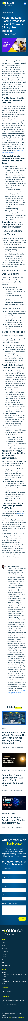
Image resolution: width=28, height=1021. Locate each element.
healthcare (20, 513)
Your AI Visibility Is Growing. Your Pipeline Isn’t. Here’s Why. (13, 820)
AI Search (4, 728)
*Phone (4, 895)
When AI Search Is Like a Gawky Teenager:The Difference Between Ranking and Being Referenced (14, 737)
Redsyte (21, 1017)
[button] (25, 4)
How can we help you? (10, 903)
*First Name (6, 869)
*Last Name (6, 877)
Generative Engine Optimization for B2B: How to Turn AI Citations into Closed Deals (13, 780)
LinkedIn (9, 694)
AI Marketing (5, 770)
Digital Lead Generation (17, 770)
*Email (4, 886)
